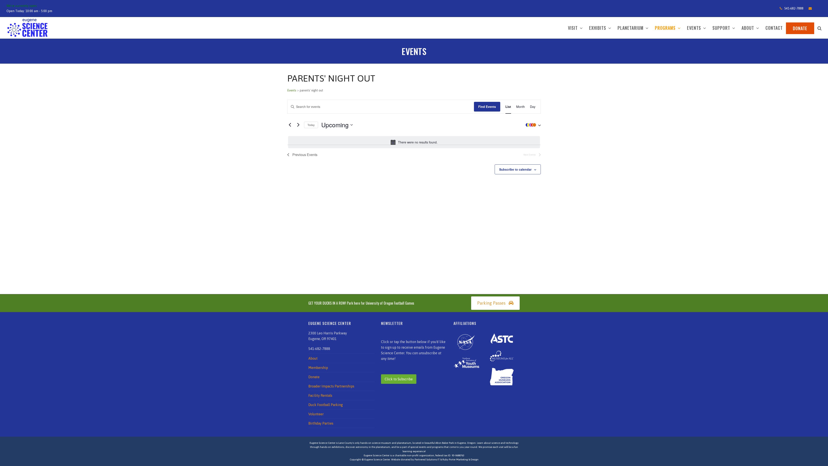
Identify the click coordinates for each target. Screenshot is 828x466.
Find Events (487, 106)
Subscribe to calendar (515, 169)
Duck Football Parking (325, 405)
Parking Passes (491, 303)
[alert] (414, 142)
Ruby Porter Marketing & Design (460, 459)
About (313, 358)
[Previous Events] (289, 125)
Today (311, 125)
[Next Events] (298, 125)
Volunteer (316, 414)
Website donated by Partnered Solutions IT (415, 459)
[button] (819, 27)
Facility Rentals (320, 395)
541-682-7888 (793, 8)
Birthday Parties (320, 423)
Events (291, 90)
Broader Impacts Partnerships (331, 386)
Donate (314, 377)
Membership (318, 368)
